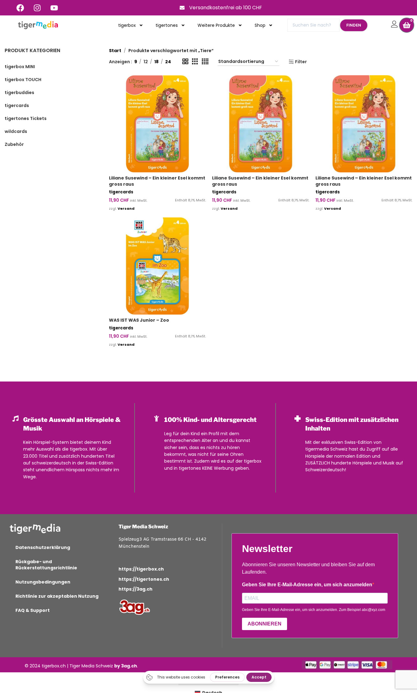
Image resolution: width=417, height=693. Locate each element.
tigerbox (127, 25)
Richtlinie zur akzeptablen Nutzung (56, 596)
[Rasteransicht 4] (205, 61)
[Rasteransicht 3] (195, 61)
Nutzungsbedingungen (42, 582)
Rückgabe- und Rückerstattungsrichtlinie (46, 565)
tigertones (167, 25)
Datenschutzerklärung (42, 547)
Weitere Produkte (216, 25)
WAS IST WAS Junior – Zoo (139, 320)
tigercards (121, 192)
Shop (260, 25)
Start (115, 50)
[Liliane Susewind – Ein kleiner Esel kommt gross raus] (157, 123)
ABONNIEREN (264, 623)
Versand (126, 208)
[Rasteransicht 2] (185, 61)
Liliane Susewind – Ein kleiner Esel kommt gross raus (157, 181)
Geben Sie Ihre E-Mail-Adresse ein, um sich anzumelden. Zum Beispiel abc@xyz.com (313, 610)
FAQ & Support (32, 610)
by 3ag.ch (125, 666)
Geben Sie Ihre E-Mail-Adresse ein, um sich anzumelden (307, 584)
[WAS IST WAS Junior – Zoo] (157, 265)
